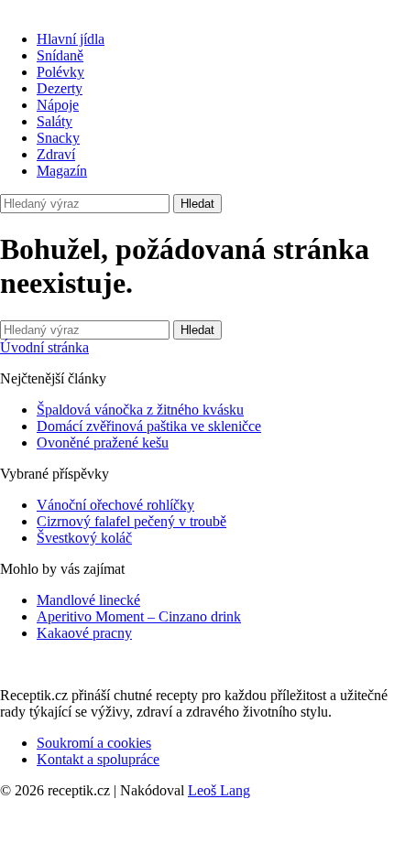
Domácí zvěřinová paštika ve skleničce (149, 426)
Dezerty (59, 88)
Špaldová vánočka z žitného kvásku (140, 409)
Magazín (62, 170)
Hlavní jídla (70, 39)
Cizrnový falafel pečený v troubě (131, 521)
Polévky (60, 72)
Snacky (58, 138)
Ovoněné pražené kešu (103, 442)
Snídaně (60, 55)
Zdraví (56, 154)
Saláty (54, 121)
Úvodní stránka (44, 347)
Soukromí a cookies (94, 742)
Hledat (197, 204)
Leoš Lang (219, 790)
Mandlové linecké (88, 600)
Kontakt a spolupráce (98, 759)
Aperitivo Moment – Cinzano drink (139, 616)
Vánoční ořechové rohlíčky (115, 505)
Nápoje (58, 105)
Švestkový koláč (84, 537)
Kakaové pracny (84, 633)
